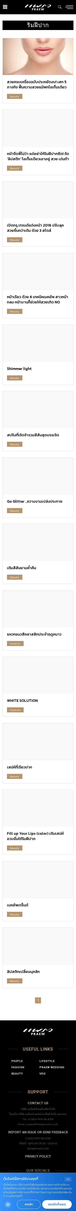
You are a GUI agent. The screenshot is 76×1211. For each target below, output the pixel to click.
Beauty (14, 96)
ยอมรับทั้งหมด (57, 1204)
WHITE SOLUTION (22, 700)
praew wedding (51, 1067)
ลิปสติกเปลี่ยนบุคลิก (23, 971)
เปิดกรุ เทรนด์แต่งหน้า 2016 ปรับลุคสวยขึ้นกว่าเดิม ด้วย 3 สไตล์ (35, 227)
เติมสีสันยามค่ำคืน (21, 568)
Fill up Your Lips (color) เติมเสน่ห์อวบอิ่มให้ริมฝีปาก (35, 836)
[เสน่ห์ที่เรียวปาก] (38, 741)
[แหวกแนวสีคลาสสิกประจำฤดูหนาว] (38, 609)
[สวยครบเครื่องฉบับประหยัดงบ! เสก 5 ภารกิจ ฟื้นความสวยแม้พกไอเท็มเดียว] (38, 56)
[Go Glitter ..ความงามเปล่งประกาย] (38, 476)
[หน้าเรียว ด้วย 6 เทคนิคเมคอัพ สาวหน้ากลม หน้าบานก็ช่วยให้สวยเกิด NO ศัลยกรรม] (38, 271)
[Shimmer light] (38, 343)
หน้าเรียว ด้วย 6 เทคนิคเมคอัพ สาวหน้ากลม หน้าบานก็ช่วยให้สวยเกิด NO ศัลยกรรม (37, 302)
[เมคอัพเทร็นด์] (38, 879)
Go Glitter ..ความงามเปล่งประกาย (34, 501)
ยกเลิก (29, 1204)
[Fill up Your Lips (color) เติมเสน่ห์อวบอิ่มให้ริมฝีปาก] (38, 808)
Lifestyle (47, 1061)
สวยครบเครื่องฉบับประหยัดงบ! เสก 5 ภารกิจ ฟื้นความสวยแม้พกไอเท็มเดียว (36, 84)
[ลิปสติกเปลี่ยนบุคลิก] (38, 946)
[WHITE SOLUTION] (38, 675)
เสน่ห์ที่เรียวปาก (19, 767)
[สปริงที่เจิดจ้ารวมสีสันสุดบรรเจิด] (38, 409)
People (17, 1061)
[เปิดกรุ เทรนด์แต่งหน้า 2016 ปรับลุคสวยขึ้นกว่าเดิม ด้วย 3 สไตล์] (38, 200)
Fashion (15, 643)
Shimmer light (19, 368)
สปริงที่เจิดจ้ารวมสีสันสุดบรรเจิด (33, 435)
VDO (42, 1073)
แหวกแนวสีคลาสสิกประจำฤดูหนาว (34, 634)
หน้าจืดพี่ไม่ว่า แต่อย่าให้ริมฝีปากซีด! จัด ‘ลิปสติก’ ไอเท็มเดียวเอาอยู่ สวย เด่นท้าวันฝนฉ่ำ (38, 159)
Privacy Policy (38, 1156)
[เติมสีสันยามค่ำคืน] (38, 542)
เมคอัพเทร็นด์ (17, 905)
